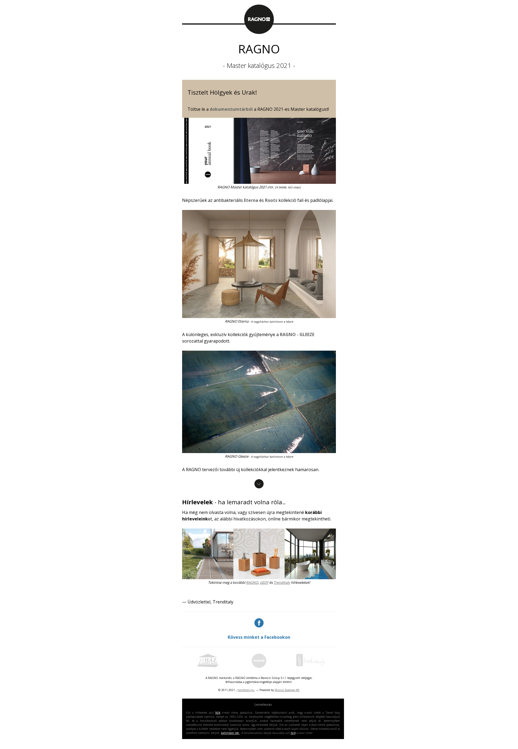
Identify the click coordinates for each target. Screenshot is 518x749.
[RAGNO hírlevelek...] (207, 554)
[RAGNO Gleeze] (259, 451)
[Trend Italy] (310, 666)
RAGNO (252, 582)
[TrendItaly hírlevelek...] (310, 554)
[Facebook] (259, 622)
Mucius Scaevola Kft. (287, 690)
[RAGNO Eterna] (259, 182)
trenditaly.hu (245, 690)
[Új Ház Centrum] (208, 666)
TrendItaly (282, 582)
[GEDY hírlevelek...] (259, 554)
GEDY (264, 582)
